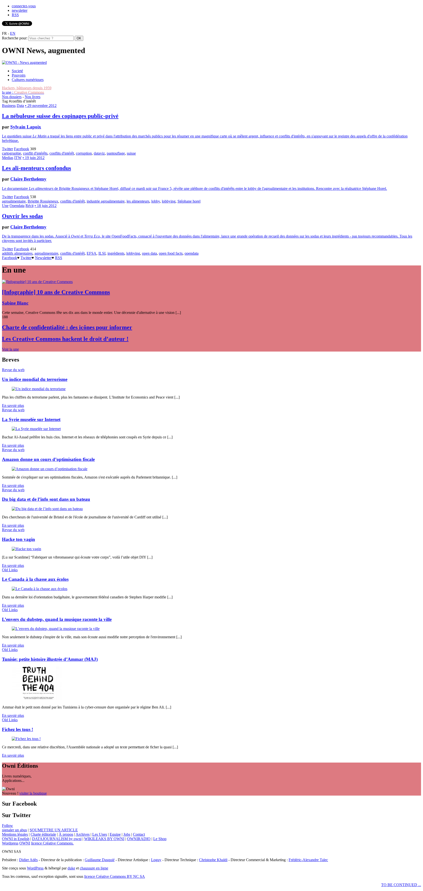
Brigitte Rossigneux (43, 201)
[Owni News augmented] (24, 62)
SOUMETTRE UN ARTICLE (54, 830)
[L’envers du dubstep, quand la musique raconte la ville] (56, 629)
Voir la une (10, 349)
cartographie (11, 153)
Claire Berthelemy (28, 179)
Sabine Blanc (15, 303)
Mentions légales (15, 834)
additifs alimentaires (17, 253)
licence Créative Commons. (52, 843)
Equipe (115, 834)
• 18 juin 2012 (46, 206)
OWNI (24, 843)
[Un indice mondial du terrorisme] (39, 389)
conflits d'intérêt (61, 153)
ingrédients (115, 253)
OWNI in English (15, 839)
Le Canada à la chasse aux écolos (35, 579)
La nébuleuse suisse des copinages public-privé (60, 116)
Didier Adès (28, 860)
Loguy (156, 860)
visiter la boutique (33, 793)
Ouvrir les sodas (22, 216)
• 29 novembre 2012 (41, 105)
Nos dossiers (12, 97)
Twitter (7, 149)
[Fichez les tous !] (26, 739)
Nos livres (32, 97)
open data (149, 253)
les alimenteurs (138, 201)
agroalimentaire (14, 201)
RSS (15, 15)
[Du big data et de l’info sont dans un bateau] (47, 509)
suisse (131, 153)
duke (71, 868)
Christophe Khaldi (213, 860)
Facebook (21, 149)
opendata (192, 253)
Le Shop (159, 839)
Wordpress (10, 843)
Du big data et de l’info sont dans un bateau (46, 499)
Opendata (17, 206)
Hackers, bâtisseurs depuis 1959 (26, 88)
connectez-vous (24, 6)
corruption (84, 153)
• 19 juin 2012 (34, 158)
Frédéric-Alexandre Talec (308, 860)
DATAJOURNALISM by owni (57, 839)
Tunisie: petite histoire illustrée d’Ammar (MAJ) (50, 659)
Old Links (10, 570)
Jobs (126, 834)
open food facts (171, 253)
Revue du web (13, 370)
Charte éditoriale (43, 834)
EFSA (91, 253)
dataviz (99, 153)
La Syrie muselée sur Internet (31, 419)
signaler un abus (14, 830)
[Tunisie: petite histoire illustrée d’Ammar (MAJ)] (37, 699)
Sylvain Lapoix (25, 126)
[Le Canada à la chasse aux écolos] (39, 589)
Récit (29, 206)
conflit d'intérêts (35, 153)
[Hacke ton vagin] (26, 549)
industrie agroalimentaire (106, 201)
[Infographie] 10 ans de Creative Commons (56, 292)
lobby (155, 201)
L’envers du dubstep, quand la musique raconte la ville (57, 619)
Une (5, 206)
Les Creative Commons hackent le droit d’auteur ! (65, 339)
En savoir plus (13, 405)
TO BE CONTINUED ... (401, 885)
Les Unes (99, 834)
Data (20, 105)
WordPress (35, 868)
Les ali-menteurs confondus (36, 168)
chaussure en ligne (94, 868)
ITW (18, 158)
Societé (17, 71)
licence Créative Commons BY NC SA (114, 876)
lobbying (169, 201)
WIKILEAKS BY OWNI (104, 839)
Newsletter (43, 258)
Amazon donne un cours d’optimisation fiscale (48, 459)
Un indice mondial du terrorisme (34, 379)
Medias (7, 158)
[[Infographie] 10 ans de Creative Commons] (37, 282)
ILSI (102, 253)
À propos (66, 834)
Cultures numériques (28, 80)
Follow (7, 825)
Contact (139, 834)
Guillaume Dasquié (100, 860)
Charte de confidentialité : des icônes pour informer (67, 327)
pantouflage (116, 153)
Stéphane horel (188, 201)
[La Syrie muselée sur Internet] (36, 429)
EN (12, 33)
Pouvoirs (18, 75)
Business (9, 105)
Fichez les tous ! (17, 729)
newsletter (19, 10)
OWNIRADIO (139, 839)
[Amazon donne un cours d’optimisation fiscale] (49, 469)
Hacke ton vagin (18, 539)
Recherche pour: (14, 38)
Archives (83, 834)
